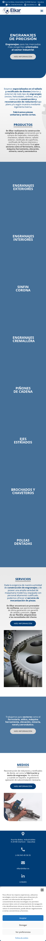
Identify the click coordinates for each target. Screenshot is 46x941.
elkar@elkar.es (23, 868)
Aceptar (23, 918)
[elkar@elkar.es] (23, 863)
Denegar (23, 925)
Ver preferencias (23, 932)
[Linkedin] (23, 876)
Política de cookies (21, 938)
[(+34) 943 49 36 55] (23, 849)
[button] (42, 890)
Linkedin (23, 882)
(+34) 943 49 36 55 (23, 855)
